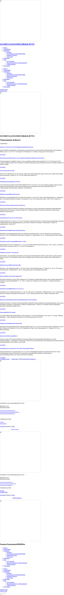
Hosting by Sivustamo (5, 429)
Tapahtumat (6, 50)
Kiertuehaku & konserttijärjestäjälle (16, 53)
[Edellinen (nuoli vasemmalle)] (0, 594)
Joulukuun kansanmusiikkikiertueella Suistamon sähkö (11, 323)
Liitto (4, 59)
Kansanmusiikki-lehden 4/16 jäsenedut (7, 312)
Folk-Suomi (10, 56)
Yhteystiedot (6, 66)
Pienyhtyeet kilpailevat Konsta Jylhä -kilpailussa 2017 (11, 276)
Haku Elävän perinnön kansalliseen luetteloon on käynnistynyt (12, 205)
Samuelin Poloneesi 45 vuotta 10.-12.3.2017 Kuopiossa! (11, 217)
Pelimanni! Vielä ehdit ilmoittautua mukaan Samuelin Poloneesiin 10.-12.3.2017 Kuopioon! (18, 299)
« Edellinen (3, 359)
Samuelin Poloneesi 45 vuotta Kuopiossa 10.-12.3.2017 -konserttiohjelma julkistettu (17, 348)
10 (28, 359)
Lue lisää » (3, 154)
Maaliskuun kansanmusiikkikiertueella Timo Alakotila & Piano (12, 230)
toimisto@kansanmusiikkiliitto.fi (7, 410)
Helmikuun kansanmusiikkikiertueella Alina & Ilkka (10, 264)
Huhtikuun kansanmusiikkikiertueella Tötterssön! (10, 194)
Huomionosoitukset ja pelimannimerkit (17, 63)
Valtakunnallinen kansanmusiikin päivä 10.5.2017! (10, 181)
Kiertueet (9, 52)
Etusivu (5, 47)
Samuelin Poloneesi (12, 55)
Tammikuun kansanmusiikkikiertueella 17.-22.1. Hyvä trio (12, 288)
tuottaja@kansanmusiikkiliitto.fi (7, 413)
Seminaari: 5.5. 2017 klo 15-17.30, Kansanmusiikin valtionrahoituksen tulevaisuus (16, 146)
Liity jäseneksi (10, 61)
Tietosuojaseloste (15, 429)
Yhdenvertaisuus (11, 64)
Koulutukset (6, 58)
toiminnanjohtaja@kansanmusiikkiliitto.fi (9, 412)
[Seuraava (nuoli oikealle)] (2, 594)
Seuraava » (33, 359)
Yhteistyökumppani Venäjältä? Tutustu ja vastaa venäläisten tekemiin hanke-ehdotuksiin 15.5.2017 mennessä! (22, 157)
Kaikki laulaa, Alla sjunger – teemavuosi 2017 (9, 252)
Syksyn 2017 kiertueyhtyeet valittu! (7, 170)
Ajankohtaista (7, 49)
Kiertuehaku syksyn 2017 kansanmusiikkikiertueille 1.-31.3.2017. (13, 241)
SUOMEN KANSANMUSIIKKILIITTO (17, 44)
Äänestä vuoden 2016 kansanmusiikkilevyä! (9, 335)
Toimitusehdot (4, 492)
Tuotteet (2, 422)
